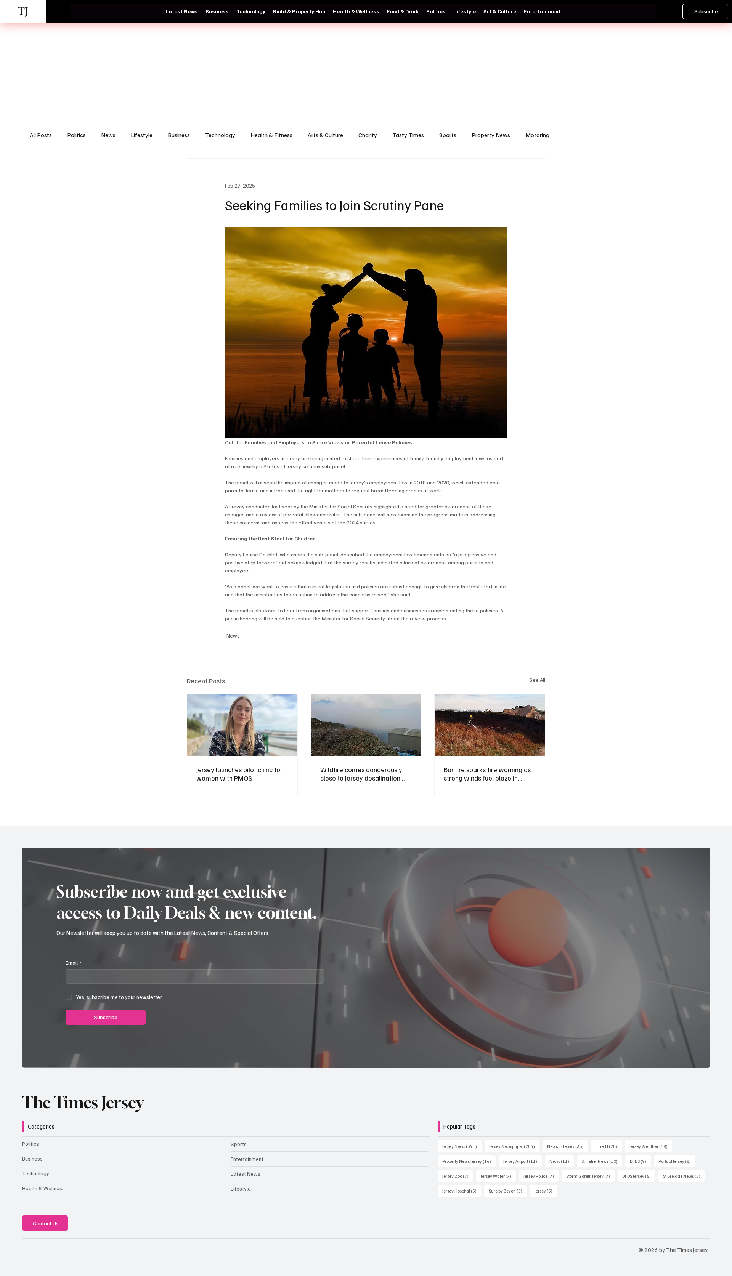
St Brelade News (684, 1176)
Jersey (546, 1191)
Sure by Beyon (508, 1191)
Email (73, 962)
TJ (23, 11)
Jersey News (462, 1146)
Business (179, 135)
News (108, 135)
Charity (367, 135)
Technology (220, 135)
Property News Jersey (469, 1161)
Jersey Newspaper (514, 1146)
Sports (447, 135)
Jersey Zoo (457, 1176)
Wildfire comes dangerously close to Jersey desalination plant (361, 773)
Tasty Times (408, 135)
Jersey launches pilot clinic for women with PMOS (239, 773)
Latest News (245, 1173)
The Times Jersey (82, 1102)
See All (537, 679)
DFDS (640, 1161)
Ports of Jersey (676, 1161)
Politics (76, 135)
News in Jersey (567, 1146)
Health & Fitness (271, 135)
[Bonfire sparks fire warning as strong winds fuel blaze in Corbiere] (490, 725)
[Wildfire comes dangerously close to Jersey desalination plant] (366, 725)
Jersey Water (498, 1176)
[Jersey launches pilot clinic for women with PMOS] (242, 725)
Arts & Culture (325, 135)
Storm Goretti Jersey (590, 1176)
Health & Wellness (43, 1188)
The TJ (609, 1146)
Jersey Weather (650, 1146)
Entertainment (247, 1159)
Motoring (537, 135)
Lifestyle (141, 135)
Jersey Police (541, 1176)
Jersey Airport (522, 1161)
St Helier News (601, 1161)
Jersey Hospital (461, 1191)
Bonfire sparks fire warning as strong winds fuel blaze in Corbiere (487, 773)
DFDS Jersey (638, 1176)
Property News (491, 135)
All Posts (41, 135)
